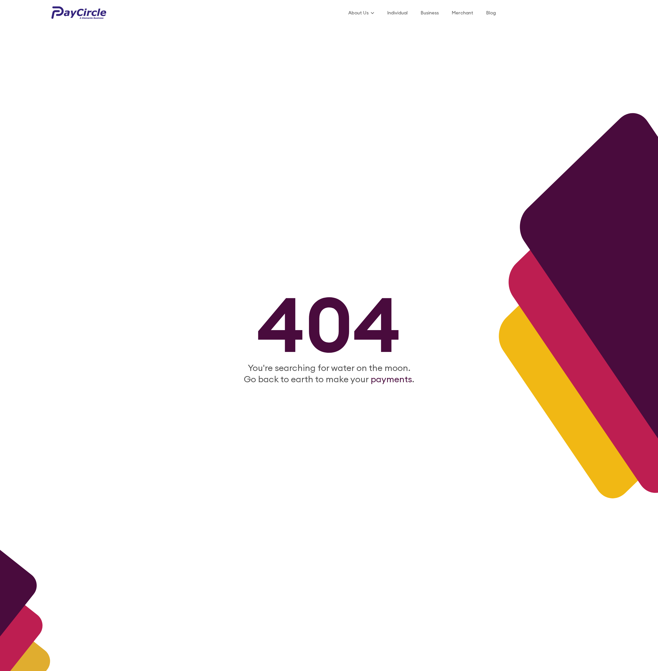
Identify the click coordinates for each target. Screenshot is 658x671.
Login (586, 13)
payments (390, 379)
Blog (491, 13)
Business (430, 13)
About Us (358, 13)
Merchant (462, 13)
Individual (397, 13)
